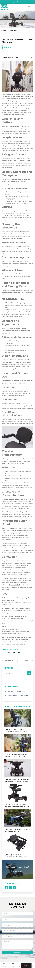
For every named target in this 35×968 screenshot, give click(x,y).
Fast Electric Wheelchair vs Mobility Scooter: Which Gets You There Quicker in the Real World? (16, 755)
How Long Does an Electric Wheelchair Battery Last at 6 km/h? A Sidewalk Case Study (17, 780)
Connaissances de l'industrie (12, 46)
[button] (31, 57)
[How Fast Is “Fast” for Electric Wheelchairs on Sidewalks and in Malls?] (17, 718)
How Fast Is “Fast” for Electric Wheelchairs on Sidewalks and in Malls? (15, 730)
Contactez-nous (17, 871)
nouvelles (24, 46)
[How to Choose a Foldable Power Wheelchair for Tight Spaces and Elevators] (17, 843)
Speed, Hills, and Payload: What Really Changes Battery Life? (17, 830)
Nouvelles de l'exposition (15, 691)
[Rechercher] (29, 673)
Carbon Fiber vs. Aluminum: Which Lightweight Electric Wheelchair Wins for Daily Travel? (17, 805)
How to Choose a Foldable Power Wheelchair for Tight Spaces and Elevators (15, 855)
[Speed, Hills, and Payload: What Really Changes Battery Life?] (17, 818)
